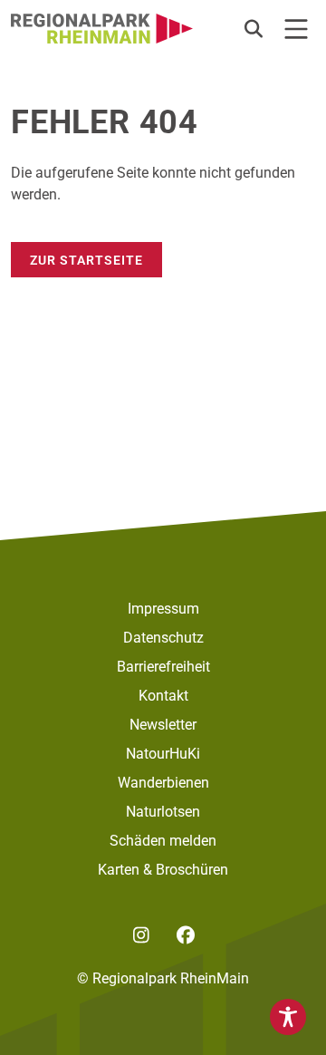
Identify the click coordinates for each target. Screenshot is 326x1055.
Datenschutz (163, 637)
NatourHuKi (163, 753)
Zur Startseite (86, 260)
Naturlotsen (163, 811)
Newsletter (163, 724)
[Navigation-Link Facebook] (185, 935)
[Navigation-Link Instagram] (140, 935)
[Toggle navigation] (296, 29)
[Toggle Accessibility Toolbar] (288, 1017)
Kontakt (163, 695)
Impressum (163, 608)
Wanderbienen (163, 782)
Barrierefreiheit (163, 666)
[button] (254, 29)
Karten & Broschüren (163, 869)
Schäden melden (163, 840)
